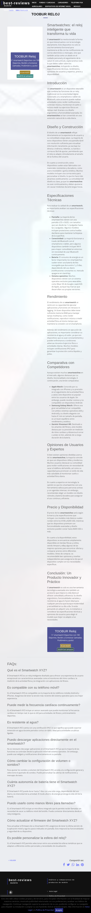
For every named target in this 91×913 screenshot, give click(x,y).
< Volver (11, 860)
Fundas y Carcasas (47, 2)
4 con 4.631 (25, 72)
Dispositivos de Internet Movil (58, 6)
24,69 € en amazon (25, 76)
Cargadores (63, 2)
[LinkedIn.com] (77, 864)
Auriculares (37, 6)
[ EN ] (36, 10)
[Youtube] (11, 892)
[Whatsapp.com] (73, 864)
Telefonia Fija (77, 2)
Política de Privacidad (45, 910)
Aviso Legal (53, 891)
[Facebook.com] (64, 864)
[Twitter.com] (68, 864)
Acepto (59, 910)
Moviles (77, 6)
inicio (34, 2)
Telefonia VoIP (25, 10)
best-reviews (16, 3)
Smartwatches (10, 10)
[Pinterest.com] (82, 864)
